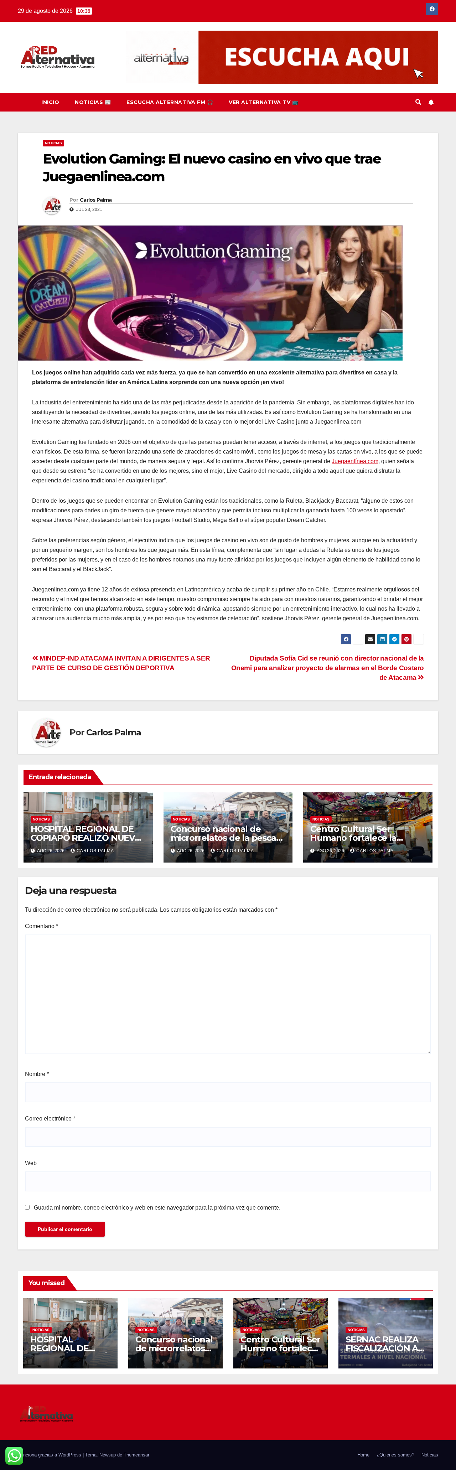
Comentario (41, 926)
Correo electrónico (50, 1119)
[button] (418, 102)
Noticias (53, 143)
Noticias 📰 (93, 102)
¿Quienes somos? (395, 1455)
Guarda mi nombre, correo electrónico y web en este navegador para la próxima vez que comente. (157, 1208)
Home (363, 1455)
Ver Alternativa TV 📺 (263, 102)
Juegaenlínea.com (355, 461)
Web (31, 1163)
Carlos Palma (96, 200)
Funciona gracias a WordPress (50, 1455)
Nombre (37, 1074)
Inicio (50, 102)
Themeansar (136, 1455)
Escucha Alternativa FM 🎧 (169, 102)
